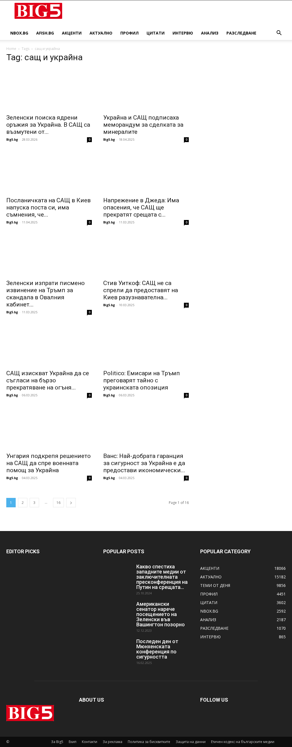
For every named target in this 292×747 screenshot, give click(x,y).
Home (11, 48)
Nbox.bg (19, 33)
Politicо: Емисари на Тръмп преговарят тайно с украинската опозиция (141, 380)
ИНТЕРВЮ (183, 33)
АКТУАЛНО (101, 33)
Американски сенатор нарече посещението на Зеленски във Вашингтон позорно (160, 614)
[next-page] (71, 502)
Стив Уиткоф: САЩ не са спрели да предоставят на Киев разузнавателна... (140, 290)
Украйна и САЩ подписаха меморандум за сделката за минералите (143, 124)
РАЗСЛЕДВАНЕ (241, 33)
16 (58, 502)
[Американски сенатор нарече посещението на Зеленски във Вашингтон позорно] (117, 611)
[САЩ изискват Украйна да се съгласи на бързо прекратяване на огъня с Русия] (49, 345)
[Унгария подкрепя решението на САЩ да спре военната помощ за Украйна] (49, 428)
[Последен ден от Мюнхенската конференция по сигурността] (117, 649)
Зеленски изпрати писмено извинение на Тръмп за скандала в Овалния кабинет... (45, 294)
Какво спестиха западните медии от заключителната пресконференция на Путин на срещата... (162, 577)
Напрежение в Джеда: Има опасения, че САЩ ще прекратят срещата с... (141, 207)
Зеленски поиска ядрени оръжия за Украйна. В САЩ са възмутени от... (48, 124)
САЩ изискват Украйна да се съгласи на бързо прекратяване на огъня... (47, 380)
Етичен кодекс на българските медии (242, 741)
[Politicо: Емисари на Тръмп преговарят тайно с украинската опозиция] (146, 345)
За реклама (112, 741)
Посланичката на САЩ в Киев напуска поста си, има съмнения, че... (48, 207)
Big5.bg (12, 139)
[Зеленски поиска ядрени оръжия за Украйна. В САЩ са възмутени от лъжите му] (49, 89)
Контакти (89, 741)
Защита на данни (191, 741)
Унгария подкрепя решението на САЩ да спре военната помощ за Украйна (48, 463)
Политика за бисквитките (149, 741)
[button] (279, 33)
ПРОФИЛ (129, 33)
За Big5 (57, 741)
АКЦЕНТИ (72, 33)
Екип (72, 741)
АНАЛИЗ (209, 33)
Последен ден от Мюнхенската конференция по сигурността (157, 649)
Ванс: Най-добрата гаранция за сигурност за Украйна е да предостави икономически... (144, 463)
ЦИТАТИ (156, 33)
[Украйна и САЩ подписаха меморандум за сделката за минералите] (146, 89)
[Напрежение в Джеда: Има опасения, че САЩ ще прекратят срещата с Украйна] (146, 172)
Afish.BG (45, 33)
